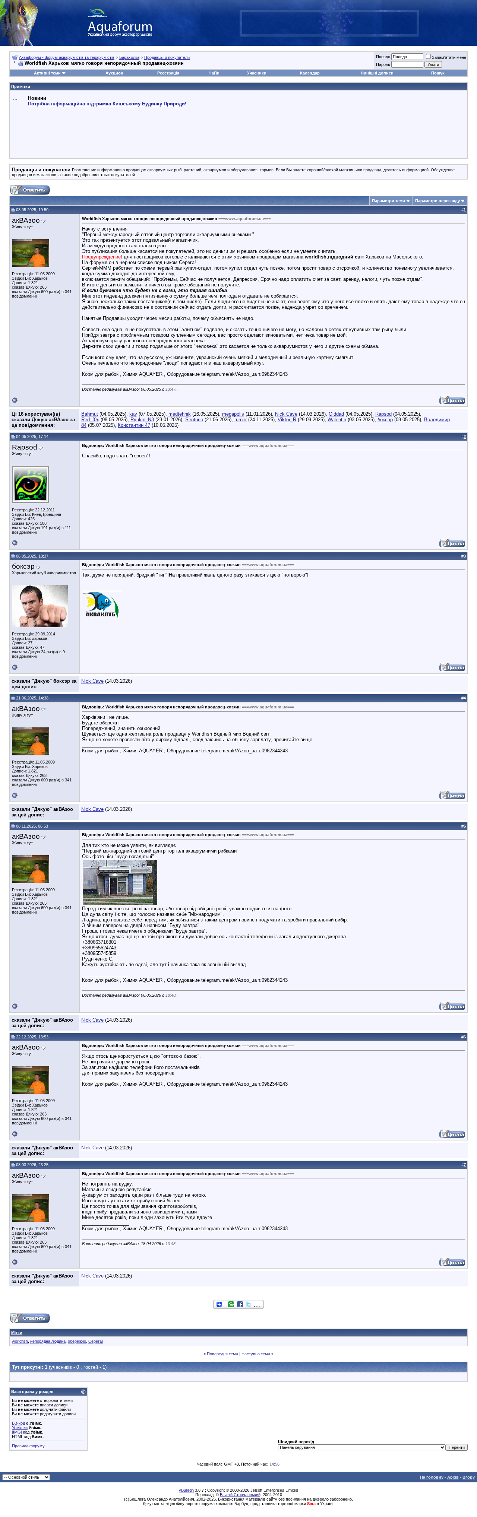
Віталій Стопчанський (240, 1494)
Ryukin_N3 (142, 419)
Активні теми (47, 73)
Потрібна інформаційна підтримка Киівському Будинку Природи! (107, 104)
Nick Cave (286, 414)
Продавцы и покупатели (167, 57)
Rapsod (383, 414)
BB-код (18, 1423)
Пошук (438, 73)
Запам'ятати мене (449, 57)
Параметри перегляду (437, 201)
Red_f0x (90, 419)
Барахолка (129, 57)
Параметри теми (388, 201)
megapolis (233, 414)
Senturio (194, 419)
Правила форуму (28, 1446)
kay (133, 414)
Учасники (256, 73)
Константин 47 (134, 425)
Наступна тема (255, 1354)
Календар (310, 73)
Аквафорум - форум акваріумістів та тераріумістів (66, 57)
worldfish (20, 1341)
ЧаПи (214, 73)
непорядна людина (48, 1341)
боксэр (385, 419)
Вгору (468, 1477)
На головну (431, 1477)
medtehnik (179, 414)
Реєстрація (168, 73)
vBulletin (186, 1490)
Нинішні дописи (377, 73)
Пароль (383, 64)
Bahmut (89, 414)
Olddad (336, 414)
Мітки (16, 1332)
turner (240, 419)
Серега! (95, 1341)
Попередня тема (222, 1354)
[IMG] (17, 1432)
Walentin (337, 419)
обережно (77, 1341)
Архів (453, 1477)
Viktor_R (287, 419)
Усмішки (20, 1427)
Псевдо (383, 56)
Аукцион (114, 73)
